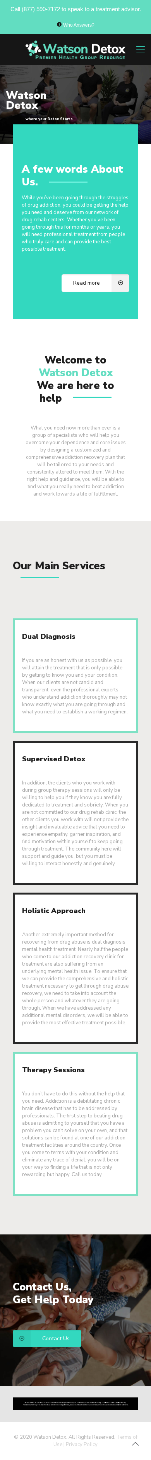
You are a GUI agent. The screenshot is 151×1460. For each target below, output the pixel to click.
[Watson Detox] (75, 49)
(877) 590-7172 (41, 9)
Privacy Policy (82, 1444)
